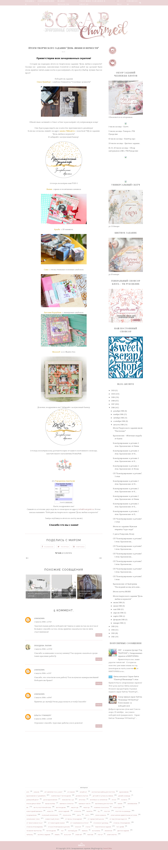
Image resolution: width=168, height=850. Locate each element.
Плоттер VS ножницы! (123, 811)
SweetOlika (107, 848)
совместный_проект (52, 819)
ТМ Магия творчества (34, 831)
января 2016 (118, 623)
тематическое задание (103, 827)
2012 (113, 637)
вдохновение (124, 792)
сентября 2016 (119, 421)
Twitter (65, 547)
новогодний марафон (34, 811)
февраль (85, 831)
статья (87, 827)
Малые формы (50, 803)
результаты (67, 553)
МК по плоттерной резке (42, 807)
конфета (124, 800)
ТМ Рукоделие (51, 831)
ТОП (62, 831)
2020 (113, 394)
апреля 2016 (118, 613)
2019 (113, 397)
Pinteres (80, 547)
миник (120, 803)
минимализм (132, 803)
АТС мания (71, 792)
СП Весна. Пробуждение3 (121, 823)
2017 (113, 404)
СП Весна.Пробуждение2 (34, 827)
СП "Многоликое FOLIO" (34, 823)
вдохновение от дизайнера (36, 796)
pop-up (100, 834)
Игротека (82, 800)
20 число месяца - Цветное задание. (124, 143)
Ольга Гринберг (43, 715)
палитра (89, 811)
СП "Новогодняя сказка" (56, 823)
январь (57, 834)
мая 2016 (116, 609)
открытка (77, 811)
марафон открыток (67, 803)
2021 (113, 390)
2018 (113, 401)
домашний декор (32, 800)
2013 (113, 633)
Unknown (39, 618)
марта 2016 (117, 616)
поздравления (31, 815)
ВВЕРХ (81, 844)
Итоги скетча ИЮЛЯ (122, 591)
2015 (113, 626)
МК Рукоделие (61, 807)
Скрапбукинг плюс (33, 819)
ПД (98, 811)
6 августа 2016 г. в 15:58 (43, 719)
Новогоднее (117, 807)
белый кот (83, 792)
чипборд (29, 834)
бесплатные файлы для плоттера (103, 792)
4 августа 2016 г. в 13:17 (42, 673)
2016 (113, 407)
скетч (87, 815)
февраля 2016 (119, 619)
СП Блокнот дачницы (100, 823)
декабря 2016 (118, 411)
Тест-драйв (120, 827)
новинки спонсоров (101, 807)
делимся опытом (82, 796)
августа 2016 (118, 425)
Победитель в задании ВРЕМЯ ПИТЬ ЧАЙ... (63, 593)
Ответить (99, 635)
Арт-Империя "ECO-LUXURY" (53, 792)
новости (50, 811)
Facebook (48, 547)
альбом (36, 792)
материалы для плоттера (104, 803)
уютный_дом (72, 831)
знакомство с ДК (68, 800)
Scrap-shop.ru (112, 834)
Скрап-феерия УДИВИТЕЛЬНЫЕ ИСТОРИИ (124, 815)
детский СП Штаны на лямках (103, 796)
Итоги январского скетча (88, 595)
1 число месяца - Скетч (118, 127)
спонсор (78, 827)
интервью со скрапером (98, 800)
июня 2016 (117, 606)
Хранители (108, 831)
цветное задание (123, 831)
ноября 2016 (118, 414)
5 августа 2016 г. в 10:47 (43, 697)
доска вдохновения (50, 800)
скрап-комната (100, 815)
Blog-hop (67, 834)
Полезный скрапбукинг (50, 815)
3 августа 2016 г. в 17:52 (42, 622)
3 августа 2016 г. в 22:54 (43, 649)
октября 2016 (118, 418)
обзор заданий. (63, 811)
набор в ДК (74, 807)
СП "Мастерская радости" (118, 819)
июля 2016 (117, 602)
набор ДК (86, 807)
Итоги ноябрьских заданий (37, 595)
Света (79, 815)
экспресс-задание (44, 834)
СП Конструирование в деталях (59, 827)
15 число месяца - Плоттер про (122, 139)
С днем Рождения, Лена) (123, 534)
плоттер (107, 811)
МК (27, 807)
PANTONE (90, 834)
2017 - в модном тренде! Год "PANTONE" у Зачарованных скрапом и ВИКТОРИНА (130, 653)
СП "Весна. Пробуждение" (73, 819)
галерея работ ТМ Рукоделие (61, 796)
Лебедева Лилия (43, 645)
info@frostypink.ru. (86, 509)
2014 (113, 630)
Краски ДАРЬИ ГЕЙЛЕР (33, 803)
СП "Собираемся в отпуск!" (79, 823)
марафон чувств (84, 803)
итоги (114, 800)
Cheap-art (78, 834)
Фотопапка (96, 831)
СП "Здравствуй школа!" (96, 819)
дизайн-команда (124, 796)
